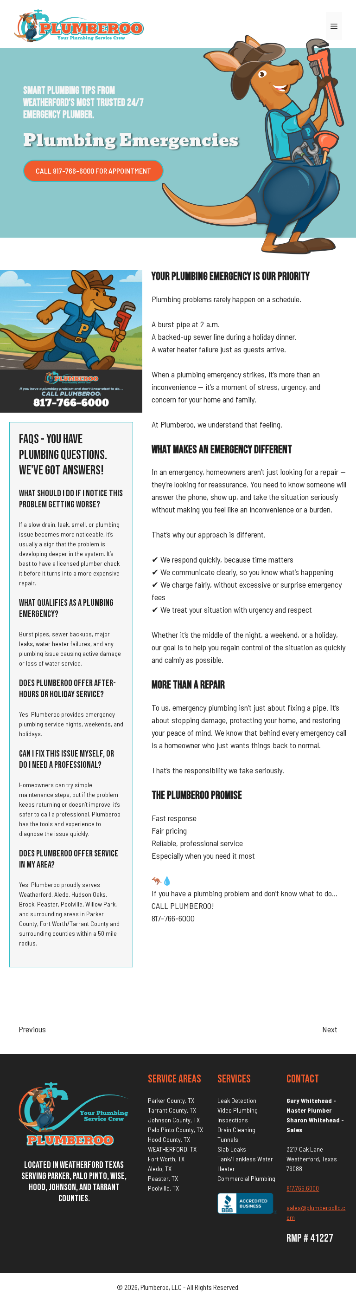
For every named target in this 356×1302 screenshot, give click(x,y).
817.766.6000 (302, 1188)
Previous (32, 1029)
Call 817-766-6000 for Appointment (93, 170)
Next (329, 1029)
